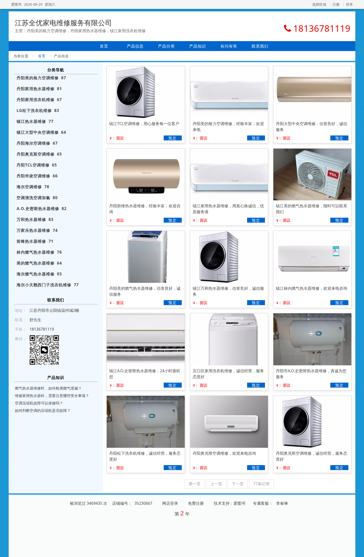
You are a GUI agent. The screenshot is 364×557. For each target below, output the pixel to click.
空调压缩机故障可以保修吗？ (39, 402)
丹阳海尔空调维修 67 (37, 143)
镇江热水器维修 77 (35, 121)
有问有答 (228, 46)
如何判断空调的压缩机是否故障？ (43, 410)
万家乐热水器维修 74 (37, 230)
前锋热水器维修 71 (35, 241)
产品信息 (135, 46)
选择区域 (319, 4)
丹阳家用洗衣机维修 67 (39, 99)
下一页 (238, 483)
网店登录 (170, 503)
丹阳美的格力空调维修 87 (41, 77)
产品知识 (197, 46)
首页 (104, 46)
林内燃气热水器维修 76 (39, 252)
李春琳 (282, 503)
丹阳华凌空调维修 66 (37, 176)
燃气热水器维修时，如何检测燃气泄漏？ (48, 388)
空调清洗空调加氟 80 (37, 197)
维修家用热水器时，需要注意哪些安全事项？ (52, 395)
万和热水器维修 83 (35, 219)
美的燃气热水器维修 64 (39, 263)
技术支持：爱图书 (229, 503)
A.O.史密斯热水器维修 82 (42, 208)
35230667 (143, 503)
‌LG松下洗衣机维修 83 (38, 110)
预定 (172, 137)
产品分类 (166, 46)
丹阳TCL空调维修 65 (37, 165)
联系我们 (260, 46)
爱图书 (16, 4)
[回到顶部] (358, 550)
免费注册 (196, 503)
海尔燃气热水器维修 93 (39, 274)
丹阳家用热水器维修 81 (39, 88)
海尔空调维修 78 (33, 186)
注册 (336, 4)
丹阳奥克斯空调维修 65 (39, 154)
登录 (349, 4)
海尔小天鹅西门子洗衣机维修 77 (48, 285)
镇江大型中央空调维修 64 (41, 132)
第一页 (195, 483)
